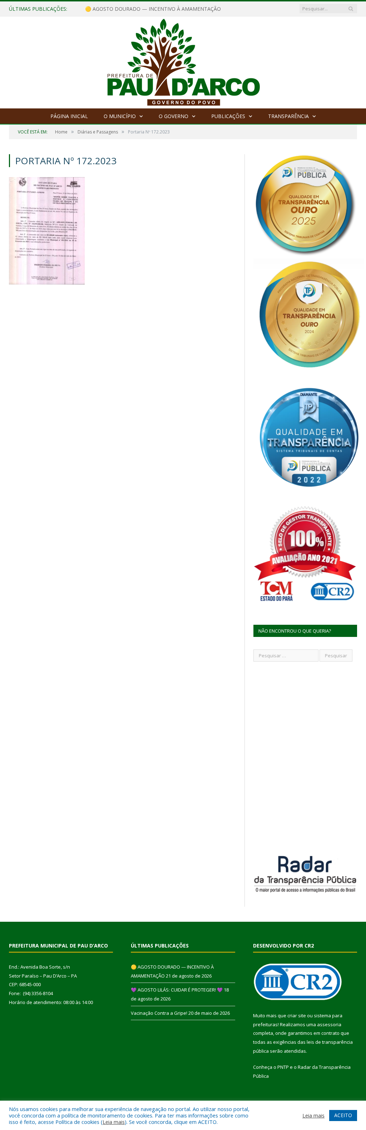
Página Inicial (69, 116)
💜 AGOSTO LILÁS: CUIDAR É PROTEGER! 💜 (137, 9)
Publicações (228, 116)
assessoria (329, 1024)
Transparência (288, 116)
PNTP (283, 1067)
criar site (296, 1015)
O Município (120, 116)
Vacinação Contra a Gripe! (159, 1013)
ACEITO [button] (343, 1115)
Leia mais (114, 1122)
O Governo (173, 116)
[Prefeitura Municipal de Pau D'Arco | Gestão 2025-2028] (183, 61)
